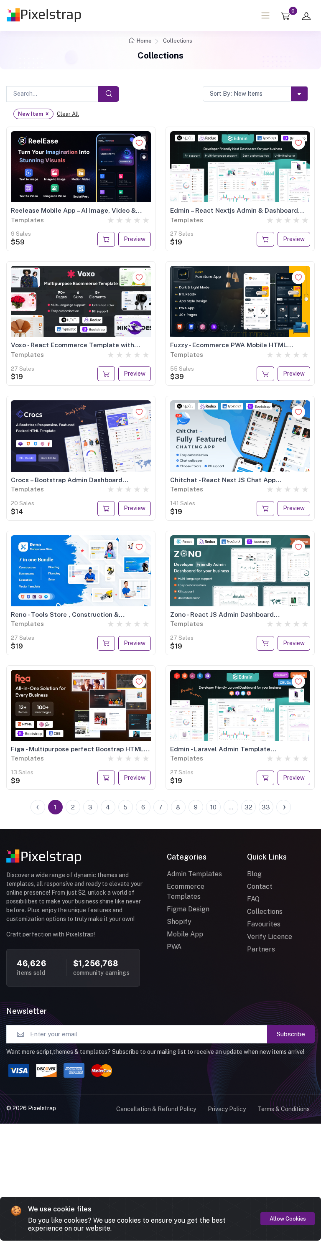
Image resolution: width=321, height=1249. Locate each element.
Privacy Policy (227, 1109)
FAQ (253, 899)
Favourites (263, 924)
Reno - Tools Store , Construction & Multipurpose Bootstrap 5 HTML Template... (79, 614)
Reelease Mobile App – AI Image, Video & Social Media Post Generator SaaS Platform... (73, 210)
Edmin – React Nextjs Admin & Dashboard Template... (234, 210)
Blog (254, 874)
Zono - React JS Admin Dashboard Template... (222, 614)
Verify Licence (269, 937)
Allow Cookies (288, 1219)
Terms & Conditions (283, 1109)
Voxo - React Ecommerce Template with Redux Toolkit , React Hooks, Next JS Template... (72, 344)
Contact (260, 886)
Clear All (68, 114)
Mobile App (185, 934)
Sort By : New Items (236, 93)
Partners (261, 949)
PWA (174, 947)
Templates (27, 220)
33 (266, 807)
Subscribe (291, 1034)
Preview (134, 239)
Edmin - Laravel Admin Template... (223, 749)
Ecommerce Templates (185, 892)
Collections (265, 912)
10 (213, 807)
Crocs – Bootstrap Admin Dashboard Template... (66, 479)
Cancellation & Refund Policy (156, 1109)
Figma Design (188, 909)
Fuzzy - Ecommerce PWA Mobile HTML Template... (228, 344)
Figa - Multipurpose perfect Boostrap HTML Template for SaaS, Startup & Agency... (77, 749)
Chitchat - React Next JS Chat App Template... (222, 479)
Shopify (179, 922)
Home (144, 41)
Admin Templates (194, 874)
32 (248, 807)
